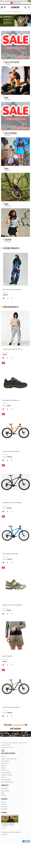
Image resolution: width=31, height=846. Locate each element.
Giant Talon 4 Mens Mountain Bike (11, 451)
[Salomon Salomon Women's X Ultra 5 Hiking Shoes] (15, 608)
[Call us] (25, 7)
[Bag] (29, 7)
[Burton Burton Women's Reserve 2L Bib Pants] (15, 269)
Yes (29, 1)
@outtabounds (18, 724)
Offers (2, 793)
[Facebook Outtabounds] (23, 841)
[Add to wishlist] (12, 298)
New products (5, 791)
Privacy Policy (5, 770)
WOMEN (8, 239)
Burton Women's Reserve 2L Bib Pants (12, 289)
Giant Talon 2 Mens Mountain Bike (11, 707)
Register (3, 802)
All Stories (4, 835)
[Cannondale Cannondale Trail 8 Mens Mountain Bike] (15, 506)
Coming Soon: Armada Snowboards (10, 832)
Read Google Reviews (7, 782)
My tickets (4, 807)
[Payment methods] (3, 751)
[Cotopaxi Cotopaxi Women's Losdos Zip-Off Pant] (15, 328)
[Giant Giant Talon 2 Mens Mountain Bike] (15, 711)
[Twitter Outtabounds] (26, 841)
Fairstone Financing (6, 775)
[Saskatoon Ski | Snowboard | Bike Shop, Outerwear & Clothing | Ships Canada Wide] (15, 7)
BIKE (7, 204)
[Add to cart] (3, 298)
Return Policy (5, 763)
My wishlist (4, 809)
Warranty (3, 766)
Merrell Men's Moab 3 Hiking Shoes (11, 400)
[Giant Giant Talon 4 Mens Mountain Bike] (15, 455)
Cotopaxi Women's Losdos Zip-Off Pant (12, 349)
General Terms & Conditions (9, 759)
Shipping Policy (5, 761)
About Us (3, 756)
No (11, 2)
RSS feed (3, 795)
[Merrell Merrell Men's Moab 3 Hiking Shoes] (15, 404)
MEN (6, 168)
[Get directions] (5, 7)
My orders (4, 804)
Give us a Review (6, 780)
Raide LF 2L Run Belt (7, 656)
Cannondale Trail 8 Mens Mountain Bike (12, 503)
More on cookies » (17, 2)
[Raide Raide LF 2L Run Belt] (15, 635)
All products (4, 789)
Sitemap (3, 768)
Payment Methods (6, 773)
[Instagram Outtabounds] (29, 841)
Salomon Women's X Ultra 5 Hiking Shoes (12, 605)
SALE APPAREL (11, 133)
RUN (6, 97)
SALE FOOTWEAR (12, 62)
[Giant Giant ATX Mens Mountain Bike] (15, 557)
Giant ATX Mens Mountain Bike (10, 554)
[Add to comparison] (8, 298)
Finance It (4, 777)
